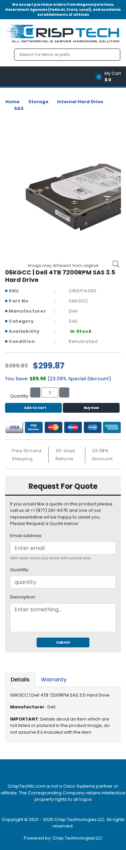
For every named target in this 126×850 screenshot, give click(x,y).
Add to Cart (35, 407)
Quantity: (19, 569)
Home (12, 101)
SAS (19, 108)
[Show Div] (31, 76)
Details (20, 679)
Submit (63, 642)
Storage (38, 101)
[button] (110, 76)
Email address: (26, 535)
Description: (23, 597)
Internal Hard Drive (80, 101)
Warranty (54, 679)
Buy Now (91, 407)
